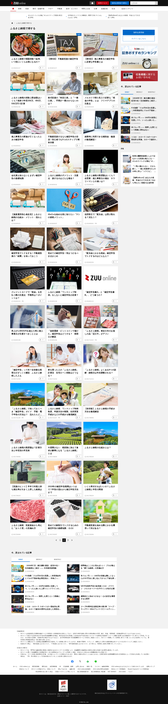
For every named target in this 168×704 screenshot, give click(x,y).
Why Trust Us (62, 669)
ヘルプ (130, 671)
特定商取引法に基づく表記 (44, 671)
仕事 (95, 9)
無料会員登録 (138, 32)
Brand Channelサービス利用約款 (138, 669)
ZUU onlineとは (25, 666)
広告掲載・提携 (68, 666)
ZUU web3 (122, 671)
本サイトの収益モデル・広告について (43, 669)
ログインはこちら (139, 39)
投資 (27, 9)
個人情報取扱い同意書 (98, 671)
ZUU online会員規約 (84, 669)
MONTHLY (57, 559)
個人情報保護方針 (83, 671)
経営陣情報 (53, 666)
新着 (20, 9)
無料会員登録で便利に (119, 3)
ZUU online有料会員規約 (101, 669)
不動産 (59, 9)
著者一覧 (89, 666)
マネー (50, 9)
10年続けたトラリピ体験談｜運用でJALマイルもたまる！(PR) (85, 16)
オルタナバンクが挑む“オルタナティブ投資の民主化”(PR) (45, 16)
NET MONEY (112, 671)
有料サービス (102, 3)
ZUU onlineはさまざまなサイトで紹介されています (127, 666)
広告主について (24, 669)
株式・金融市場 (38, 9)
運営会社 (44, 666)
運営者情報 (35, 666)
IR (60, 666)
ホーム (15, 666)
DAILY (21, 559)
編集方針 (72, 669)
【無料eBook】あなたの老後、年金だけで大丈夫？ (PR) (124, 16)
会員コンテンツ (127, 9)
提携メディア (151, 666)
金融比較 (104, 9)
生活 (113, 9)
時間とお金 (86, 9)
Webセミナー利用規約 (118, 669)
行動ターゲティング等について (65, 671)
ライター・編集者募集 (102, 666)
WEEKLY (39, 559)
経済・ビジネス (72, 9)
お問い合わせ (80, 666)
